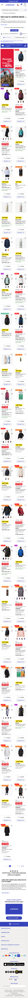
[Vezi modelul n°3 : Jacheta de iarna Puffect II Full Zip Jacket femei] (8, 517)
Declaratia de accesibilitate (19, 995)
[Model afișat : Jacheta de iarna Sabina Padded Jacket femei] (3, 139)
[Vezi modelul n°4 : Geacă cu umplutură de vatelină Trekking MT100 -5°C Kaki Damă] (11, 442)
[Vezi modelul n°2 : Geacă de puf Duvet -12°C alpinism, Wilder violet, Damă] (22, 327)
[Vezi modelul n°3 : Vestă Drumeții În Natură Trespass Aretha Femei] (22, 598)
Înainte (22, 866)
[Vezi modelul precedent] (16, 93)
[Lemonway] (14, 958)
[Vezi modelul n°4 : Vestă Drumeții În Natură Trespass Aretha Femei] (24, 598)
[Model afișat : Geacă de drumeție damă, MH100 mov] (6, 179)
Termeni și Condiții (8, 990)
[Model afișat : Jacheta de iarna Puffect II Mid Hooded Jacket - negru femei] (6, 479)
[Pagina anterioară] (2, 924)
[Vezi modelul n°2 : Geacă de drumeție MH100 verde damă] (8, 179)
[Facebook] (6, 972)
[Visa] (3, 955)
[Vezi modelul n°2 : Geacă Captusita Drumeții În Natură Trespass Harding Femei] (20, 639)
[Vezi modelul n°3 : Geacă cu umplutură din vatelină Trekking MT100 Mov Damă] (8, 442)
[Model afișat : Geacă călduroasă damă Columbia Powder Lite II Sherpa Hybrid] (6, 639)
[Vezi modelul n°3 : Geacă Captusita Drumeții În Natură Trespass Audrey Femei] (8, 718)
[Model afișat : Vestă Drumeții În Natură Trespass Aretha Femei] (17, 598)
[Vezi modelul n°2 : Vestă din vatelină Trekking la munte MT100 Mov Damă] (8, 402)
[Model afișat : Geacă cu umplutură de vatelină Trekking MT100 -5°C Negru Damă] (3, 442)
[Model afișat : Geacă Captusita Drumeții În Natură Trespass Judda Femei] (6, 250)
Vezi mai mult (4, 24)
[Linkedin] (13, 972)
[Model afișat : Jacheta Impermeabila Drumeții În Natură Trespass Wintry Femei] (6, 758)
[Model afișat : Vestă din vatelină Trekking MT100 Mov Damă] (6, 402)
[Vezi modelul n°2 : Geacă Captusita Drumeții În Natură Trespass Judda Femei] (8, 250)
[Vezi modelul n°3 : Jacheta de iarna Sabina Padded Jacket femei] (8, 139)
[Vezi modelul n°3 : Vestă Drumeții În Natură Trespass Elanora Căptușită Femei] (23, 797)
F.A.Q (9, 994)
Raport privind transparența (17, 994)
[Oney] (21, 955)
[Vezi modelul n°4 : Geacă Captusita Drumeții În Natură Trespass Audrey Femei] (11, 718)
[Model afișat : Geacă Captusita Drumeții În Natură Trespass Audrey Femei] (3, 718)
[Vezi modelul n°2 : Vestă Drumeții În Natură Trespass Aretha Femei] (20, 598)
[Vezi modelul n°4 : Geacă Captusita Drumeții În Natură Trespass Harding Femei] (24, 639)
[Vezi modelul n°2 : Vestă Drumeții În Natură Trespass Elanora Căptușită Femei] (21, 797)
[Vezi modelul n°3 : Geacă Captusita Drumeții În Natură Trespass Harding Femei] (22, 639)
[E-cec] (18, 956)
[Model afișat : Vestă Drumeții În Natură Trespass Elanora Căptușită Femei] (18, 797)
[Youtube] (9, 972)
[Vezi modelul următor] (25, 93)
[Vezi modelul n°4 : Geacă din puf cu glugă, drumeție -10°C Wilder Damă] (24, 287)
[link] (5, 85)
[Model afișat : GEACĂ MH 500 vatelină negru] (3, 559)
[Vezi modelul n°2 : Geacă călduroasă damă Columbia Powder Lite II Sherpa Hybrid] (8, 639)
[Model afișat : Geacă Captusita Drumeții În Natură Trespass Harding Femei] (17, 639)
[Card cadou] (15, 955)
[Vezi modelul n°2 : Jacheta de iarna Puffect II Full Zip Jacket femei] (6, 517)
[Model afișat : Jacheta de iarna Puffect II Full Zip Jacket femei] (3, 517)
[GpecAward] (19, 973)
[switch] (3, 45)
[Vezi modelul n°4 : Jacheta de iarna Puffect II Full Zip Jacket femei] (11, 517)
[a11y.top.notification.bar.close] (26, 1)
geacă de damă (14, 884)
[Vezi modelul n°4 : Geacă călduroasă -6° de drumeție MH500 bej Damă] (11, 559)
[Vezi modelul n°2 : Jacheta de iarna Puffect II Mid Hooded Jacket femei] (8, 479)
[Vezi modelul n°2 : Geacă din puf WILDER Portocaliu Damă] (20, 287)
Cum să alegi (14, 30)
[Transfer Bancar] (12, 956)
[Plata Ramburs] (24, 955)
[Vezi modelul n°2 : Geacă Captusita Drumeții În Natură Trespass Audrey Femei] (6, 718)
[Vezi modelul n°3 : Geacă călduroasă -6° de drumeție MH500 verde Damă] (8, 559)
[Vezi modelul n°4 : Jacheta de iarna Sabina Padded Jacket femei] (11, 139)
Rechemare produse (9, 995)
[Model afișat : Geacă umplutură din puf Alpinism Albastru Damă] (20, 327)
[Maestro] (9, 955)
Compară (22, 81)
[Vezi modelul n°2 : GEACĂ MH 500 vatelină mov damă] (6, 559)
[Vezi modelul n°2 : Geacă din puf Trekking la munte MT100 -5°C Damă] (21, 102)
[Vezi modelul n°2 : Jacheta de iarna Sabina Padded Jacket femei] (6, 139)
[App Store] (9, 965)
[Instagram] (11, 972)
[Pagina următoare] (26, 924)
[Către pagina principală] (10, 5)
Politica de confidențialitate (18, 990)
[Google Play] (19, 965)
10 (17, 866)
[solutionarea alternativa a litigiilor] (14, 979)
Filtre (7, 37)
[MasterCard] (6, 955)
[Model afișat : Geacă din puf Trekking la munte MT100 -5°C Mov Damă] (18, 102)
